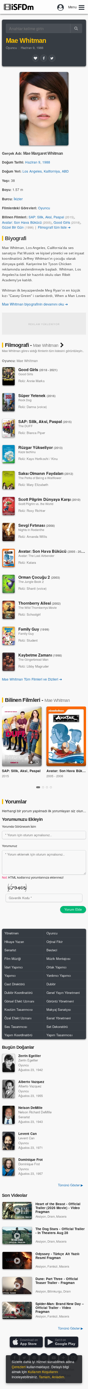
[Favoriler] (35, 58)
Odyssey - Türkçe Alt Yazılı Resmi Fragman (57, 1256)
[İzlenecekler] (31, 762)
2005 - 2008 (54, 776)
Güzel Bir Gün (13, 227)
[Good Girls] (8, 376)
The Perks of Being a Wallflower (39, 478)
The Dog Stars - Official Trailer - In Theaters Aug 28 (60, 1231)
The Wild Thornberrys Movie (37, 607)
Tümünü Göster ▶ (70, 1328)
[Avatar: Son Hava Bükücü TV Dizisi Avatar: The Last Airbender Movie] (66, 736)
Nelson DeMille (30, 1107)
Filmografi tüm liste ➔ (54, 227)
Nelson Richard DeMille (35, 1112)
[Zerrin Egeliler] (8, 1063)
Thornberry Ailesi (39, 603)
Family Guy (33, 629)
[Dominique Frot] (8, 1167)
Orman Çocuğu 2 (39, 577)
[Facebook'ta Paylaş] (43, 58)
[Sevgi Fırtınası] (8, 532)
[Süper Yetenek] (8, 402)
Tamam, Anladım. (52, 1376)
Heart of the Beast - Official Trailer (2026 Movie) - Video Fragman (57, 1208)
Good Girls (62, 222)
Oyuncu (11, 47)
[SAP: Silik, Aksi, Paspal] (8, 428)
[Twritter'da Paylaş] (51, 58)
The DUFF (25, 426)
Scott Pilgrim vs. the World (35, 504)
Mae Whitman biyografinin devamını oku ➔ (35, 304)
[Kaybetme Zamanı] (8, 662)
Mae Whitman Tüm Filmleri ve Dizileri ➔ (32, 679)
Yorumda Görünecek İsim (19, 826)
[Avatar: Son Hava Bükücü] (8, 558)
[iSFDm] (18, 7)
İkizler (18, 198)
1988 (46, 162)
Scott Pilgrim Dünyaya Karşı (49, 499)
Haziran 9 (32, 162)
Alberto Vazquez (31, 1081)
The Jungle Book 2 (31, 581)
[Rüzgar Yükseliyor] (8, 454)
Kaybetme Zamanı (40, 655)
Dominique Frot (30, 1159)
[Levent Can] (8, 1141)
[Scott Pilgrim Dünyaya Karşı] (8, 506)
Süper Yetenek (36, 395)
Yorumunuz (9, 846)
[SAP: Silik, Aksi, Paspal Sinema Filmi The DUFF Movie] (22, 736)
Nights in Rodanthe (31, 530)
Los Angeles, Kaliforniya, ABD (45, 171)
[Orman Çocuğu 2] (8, 584)
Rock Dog (25, 400)
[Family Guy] (8, 636)
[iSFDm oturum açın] (60, 7)
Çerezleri (19, 1366)
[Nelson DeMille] (8, 1115)
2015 (5, 776)
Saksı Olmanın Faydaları (45, 473)
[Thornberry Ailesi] (8, 610)
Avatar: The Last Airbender (36, 555)
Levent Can (27, 1133)
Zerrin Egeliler (29, 1055)
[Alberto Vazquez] (8, 1089)
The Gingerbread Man (33, 659)
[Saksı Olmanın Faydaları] (8, 480)
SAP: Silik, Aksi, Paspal (46, 216)
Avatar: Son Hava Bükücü (22, 222)
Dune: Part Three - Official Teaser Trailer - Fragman (56, 1281)
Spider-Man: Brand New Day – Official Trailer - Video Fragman (59, 1308)
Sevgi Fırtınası (36, 525)
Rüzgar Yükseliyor (40, 447)
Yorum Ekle (73, 909)
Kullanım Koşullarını (43, 1371)
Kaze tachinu (27, 452)
